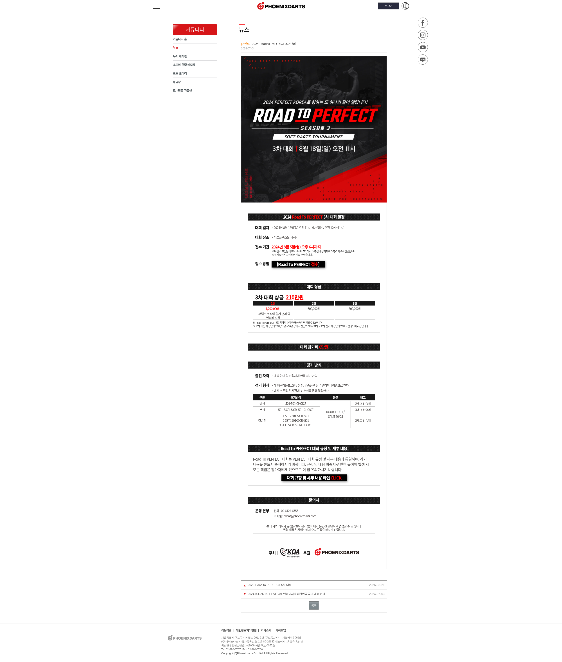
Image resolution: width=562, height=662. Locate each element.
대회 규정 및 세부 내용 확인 (314, 478)
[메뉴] (159, 6)
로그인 (389, 6)
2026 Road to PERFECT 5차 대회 (269, 585)
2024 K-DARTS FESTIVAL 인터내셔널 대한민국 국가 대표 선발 (286, 594)
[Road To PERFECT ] (298, 264)
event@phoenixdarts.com (300, 516)
